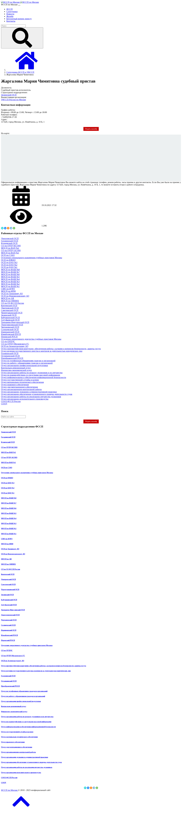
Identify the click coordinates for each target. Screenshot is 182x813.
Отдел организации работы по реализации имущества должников (31, 396)
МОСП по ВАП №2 (10, 248)
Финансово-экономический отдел (16, 370)
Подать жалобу (91, 421)
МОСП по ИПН (8, 291)
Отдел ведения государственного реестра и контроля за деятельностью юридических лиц (41, 351)
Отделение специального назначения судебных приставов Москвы (31, 257)
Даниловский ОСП (10, 238)
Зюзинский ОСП (9, 95)
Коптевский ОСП (9, 305)
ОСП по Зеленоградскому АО (14, 346)
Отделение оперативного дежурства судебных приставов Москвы (31, 339)
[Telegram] (11, 228)
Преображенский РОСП (12, 358)
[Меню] (19, 5)
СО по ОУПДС (8, 341)
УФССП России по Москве (13, 99)
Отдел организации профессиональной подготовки (24, 365)
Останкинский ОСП (10, 356)
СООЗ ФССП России (11, 401)
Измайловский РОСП (11, 334)
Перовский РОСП (9, 337)
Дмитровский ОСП (10, 308)
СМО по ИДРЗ (8, 289)
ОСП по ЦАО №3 (9, 262)
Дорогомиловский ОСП (12, 325)
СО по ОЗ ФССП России (12, 303)
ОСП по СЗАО (8, 255)
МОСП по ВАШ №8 (10, 269)
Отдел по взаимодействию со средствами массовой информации (30, 375)
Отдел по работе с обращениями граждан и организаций (27, 363)
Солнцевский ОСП (10, 329)
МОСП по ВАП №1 (10, 253)
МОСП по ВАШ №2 (10, 284)
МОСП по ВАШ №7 (10, 272)
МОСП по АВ (7, 298)
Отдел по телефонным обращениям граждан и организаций (28, 361)
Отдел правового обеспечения (15, 384)
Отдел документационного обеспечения (19, 387)
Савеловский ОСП (9, 310)
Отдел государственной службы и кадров (20, 380)
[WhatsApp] (14, 228)
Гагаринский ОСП (9, 241)
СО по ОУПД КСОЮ (11, 246)
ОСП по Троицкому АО (12, 293)
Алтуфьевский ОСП (10, 320)
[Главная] (26, 70)
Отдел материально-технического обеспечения (22, 382)
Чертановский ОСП (10, 327)
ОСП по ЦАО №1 (9, 267)
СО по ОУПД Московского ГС (15, 344)
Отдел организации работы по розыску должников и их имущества (31, 372)
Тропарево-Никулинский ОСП (15, 322)
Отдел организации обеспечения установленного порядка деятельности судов (36, 394)
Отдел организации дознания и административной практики (29, 392)
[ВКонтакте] (5, 228)
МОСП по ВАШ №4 (10, 279)
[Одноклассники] (8, 228)
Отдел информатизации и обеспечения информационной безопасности (33, 377)
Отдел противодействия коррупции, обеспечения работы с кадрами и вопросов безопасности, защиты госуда (51, 349)
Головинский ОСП (9, 353)
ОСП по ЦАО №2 (9, 265)
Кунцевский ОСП (9, 243)
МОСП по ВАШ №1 (10, 286)
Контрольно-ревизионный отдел (16, 368)
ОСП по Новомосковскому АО (15, 296)
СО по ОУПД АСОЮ (11, 250)
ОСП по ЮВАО (8, 260)
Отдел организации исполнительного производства (24, 399)
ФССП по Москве (9, 790)
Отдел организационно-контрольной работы (21, 389)
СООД (4, 404)
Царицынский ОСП (10, 332)
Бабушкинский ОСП (10, 317)
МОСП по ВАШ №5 (10, 277)
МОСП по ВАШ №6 (10, 274)
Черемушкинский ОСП (11, 313)
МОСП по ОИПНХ (10, 301)
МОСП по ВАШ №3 (10, 281)
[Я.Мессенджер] (2, 228)
